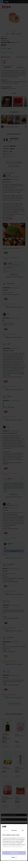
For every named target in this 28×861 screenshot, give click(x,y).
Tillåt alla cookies (14, 852)
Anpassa (13, 857)
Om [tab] (22, 830)
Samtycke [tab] (5, 830)
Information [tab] (14, 830)
